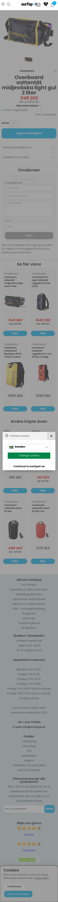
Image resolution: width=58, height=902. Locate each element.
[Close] (51, 436)
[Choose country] (38, 5)
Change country (29, 455)
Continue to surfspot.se (29, 466)
